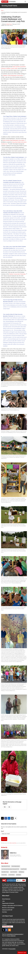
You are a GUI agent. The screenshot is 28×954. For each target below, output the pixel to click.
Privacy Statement (11, 935)
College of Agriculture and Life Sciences (12, 905)
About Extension (6, 899)
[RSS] (9, 930)
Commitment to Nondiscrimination (15, 934)
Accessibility (12, 948)
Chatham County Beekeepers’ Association (13, 75)
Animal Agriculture (16, 866)
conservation (11, 874)
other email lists (13, 843)
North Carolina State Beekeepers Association (13, 140)
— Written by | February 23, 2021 (10, 24)
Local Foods (23, 869)
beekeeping (21, 871)
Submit (4, 839)
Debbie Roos (9, 24)
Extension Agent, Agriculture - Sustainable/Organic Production (15, 855)
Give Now (4, 912)
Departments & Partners (8, 903)
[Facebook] (6, 930)
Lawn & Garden (13, 871)
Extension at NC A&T (7, 909)
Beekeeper (18, 874)
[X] (3, 930)
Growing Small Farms (9, 6)
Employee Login (22, 952)
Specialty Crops (5, 871)
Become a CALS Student (8, 907)
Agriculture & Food (6, 866)
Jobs (3, 901)
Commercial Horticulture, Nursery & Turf (10, 869)
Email (2, 831)
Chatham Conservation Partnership (17, 274)
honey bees (4, 874)
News (2, 10)
